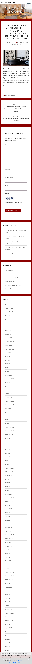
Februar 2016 (8, 605)
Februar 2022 (8, 393)
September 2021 (9, 408)
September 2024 (9, 312)
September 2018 (9, 505)
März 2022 (8, 390)
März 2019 (8, 486)
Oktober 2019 (9, 472)
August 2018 (8, 509)
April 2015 (7, 643)
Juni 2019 (7, 479)
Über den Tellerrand (10, 289)
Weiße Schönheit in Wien (12, 242)
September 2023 (9, 349)
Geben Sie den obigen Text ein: (14, 202)
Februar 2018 (8, 524)
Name (7, 169)
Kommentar (9, 145)
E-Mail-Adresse (10, 177)
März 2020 (8, 460)
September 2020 (9, 438)
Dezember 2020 (9, 427)
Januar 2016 (8, 609)
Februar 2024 (8, 334)
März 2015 (8, 646)
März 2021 (8, 419)
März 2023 (8, 367)
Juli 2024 (7, 315)
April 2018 (7, 516)
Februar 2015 (8, 650)
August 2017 (8, 546)
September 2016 (9, 583)
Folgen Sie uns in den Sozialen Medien (16, 230)
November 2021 (9, 405)
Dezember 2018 (9, 498)
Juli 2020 (7, 446)
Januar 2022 (8, 397)
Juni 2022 (7, 386)
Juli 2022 (7, 382)
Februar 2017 (8, 565)
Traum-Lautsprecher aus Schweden (15, 253)
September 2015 (9, 624)
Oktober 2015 (9, 620)
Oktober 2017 (9, 538)
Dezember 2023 (9, 341)
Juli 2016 (7, 591)
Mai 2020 (7, 453)
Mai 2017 (7, 553)
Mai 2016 (7, 594)
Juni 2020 (7, 449)
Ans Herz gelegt (9, 270)
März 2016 (8, 602)
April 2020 (7, 457)
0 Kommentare (17, 44)
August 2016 (8, 587)
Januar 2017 (8, 568)
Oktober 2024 (9, 308)
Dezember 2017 (9, 531)
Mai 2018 (7, 512)
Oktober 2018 (9, 501)
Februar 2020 (8, 464)
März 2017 (8, 561)
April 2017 (7, 557)
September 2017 (9, 542)
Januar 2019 (8, 494)
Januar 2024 (8, 338)
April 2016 (7, 598)
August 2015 (8, 628)
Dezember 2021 (9, 401)
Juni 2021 (7, 412)
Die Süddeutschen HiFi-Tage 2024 (14, 236)
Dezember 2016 (9, 572)
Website (7, 185)
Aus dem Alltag (10, 95)
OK (19, 662)
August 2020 (8, 442)
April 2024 (7, 327)
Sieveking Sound (8, 2)
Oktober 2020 (9, 434)
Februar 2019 (8, 490)
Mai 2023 (7, 364)
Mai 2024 (7, 323)
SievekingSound (22, 42)
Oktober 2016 (9, 579)
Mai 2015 (7, 639)
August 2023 (8, 353)
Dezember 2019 (9, 468)
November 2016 (9, 576)
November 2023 (9, 345)
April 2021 (7, 416)
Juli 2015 (7, 631)
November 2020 (9, 431)
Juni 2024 (7, 319)
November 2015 (9, 617)
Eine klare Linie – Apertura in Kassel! (15, 247)
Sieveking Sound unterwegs (13, 285)
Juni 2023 (7, 360)
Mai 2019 (7, 483)
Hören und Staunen (10, 281)
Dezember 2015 (9, 613)
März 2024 (8, 330)
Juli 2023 (7, 356)
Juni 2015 (7, 635)
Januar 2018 (8, 527)
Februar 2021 (8, 423)
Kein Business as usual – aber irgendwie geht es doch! (16, 118)
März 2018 (8, 520)
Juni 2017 (7, 550)
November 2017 (9, 535)
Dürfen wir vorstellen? (11, 278)
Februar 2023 (8, 371)
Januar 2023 (8, 375)
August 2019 (8, 475)
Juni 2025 (7, 304)
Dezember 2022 (9, 379)
